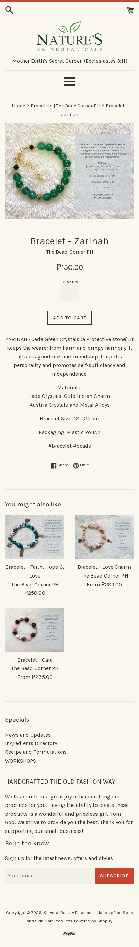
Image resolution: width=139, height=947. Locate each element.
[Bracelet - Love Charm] (104, 537)
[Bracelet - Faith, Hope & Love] (34, 537)
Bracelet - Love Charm (104, 567)
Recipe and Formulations (36, 752)
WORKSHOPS (20, 761)
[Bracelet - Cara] (34, 630)
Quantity (69, 281)
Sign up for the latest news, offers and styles (59, 858)
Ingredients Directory (31, 743)
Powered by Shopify (93, 920)
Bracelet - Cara (35, 660)
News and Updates (28, 735)
